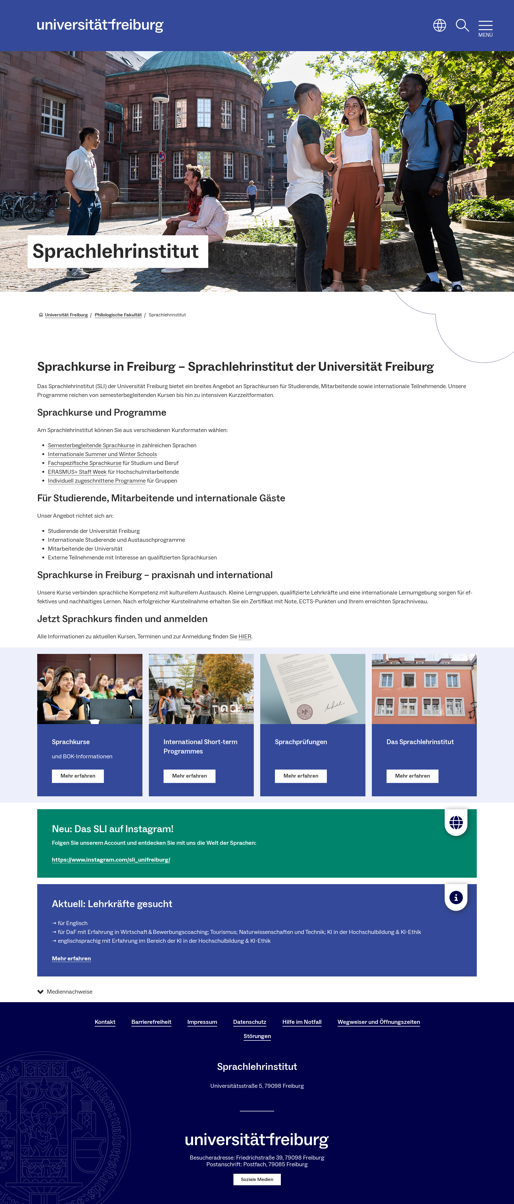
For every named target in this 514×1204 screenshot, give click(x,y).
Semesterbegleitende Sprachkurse (91, 445)
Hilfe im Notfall (302, 1022)
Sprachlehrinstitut (115, 251)
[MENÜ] (486, 25)
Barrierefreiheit (151, 1022)
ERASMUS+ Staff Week (77, 472)
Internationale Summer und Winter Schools (102, 454)
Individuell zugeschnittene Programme (97, 480)
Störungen (257, 1036)
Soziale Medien (257, 1179)
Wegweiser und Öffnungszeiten (379, 1022)
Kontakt (105, 1022)
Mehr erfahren (71, 958)
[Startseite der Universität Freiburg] (100, 26)
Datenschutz (249, 1022)
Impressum (202, 1022)
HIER (245, 636)
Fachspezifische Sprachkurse (84, 463)
